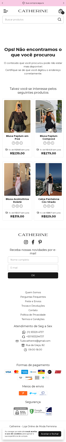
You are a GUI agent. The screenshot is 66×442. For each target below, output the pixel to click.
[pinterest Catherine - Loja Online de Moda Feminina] (40, 242)
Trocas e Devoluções (33, 305)
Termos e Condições (33, 319)
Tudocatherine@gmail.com (35, 340)
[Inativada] (48, 411)
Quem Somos (33, 292)
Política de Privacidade (33, 314)
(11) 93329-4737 (35, 332)
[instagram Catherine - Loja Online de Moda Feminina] (25, 242)
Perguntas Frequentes (33, 296)
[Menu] (6, 11)
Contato (33, 310)
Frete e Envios (33, 301)
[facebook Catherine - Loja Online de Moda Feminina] (33, 242)
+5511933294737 (35, 336)
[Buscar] (59, 19)
